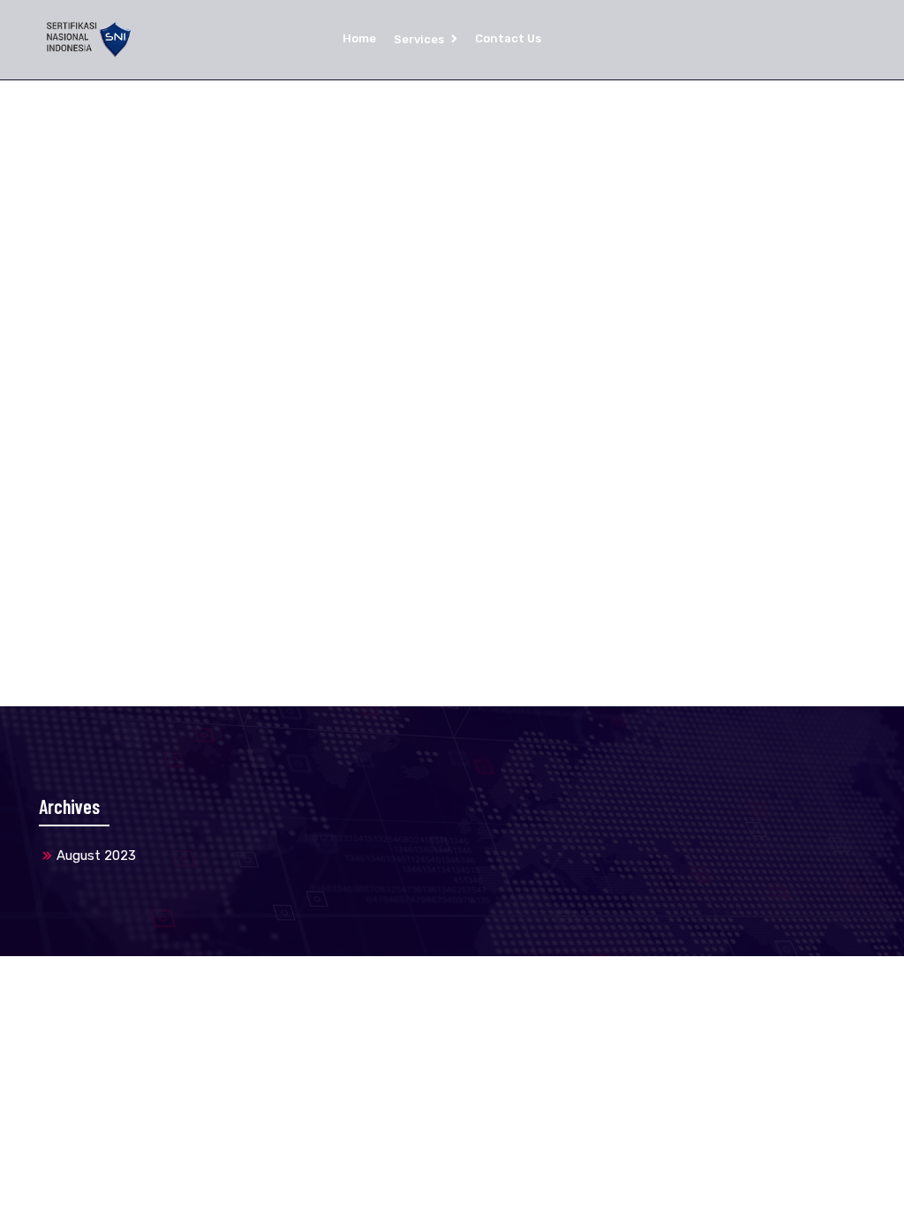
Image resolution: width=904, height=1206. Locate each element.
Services (419, 39)
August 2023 (96, 855)
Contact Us (508, 38)
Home (359, 38)
